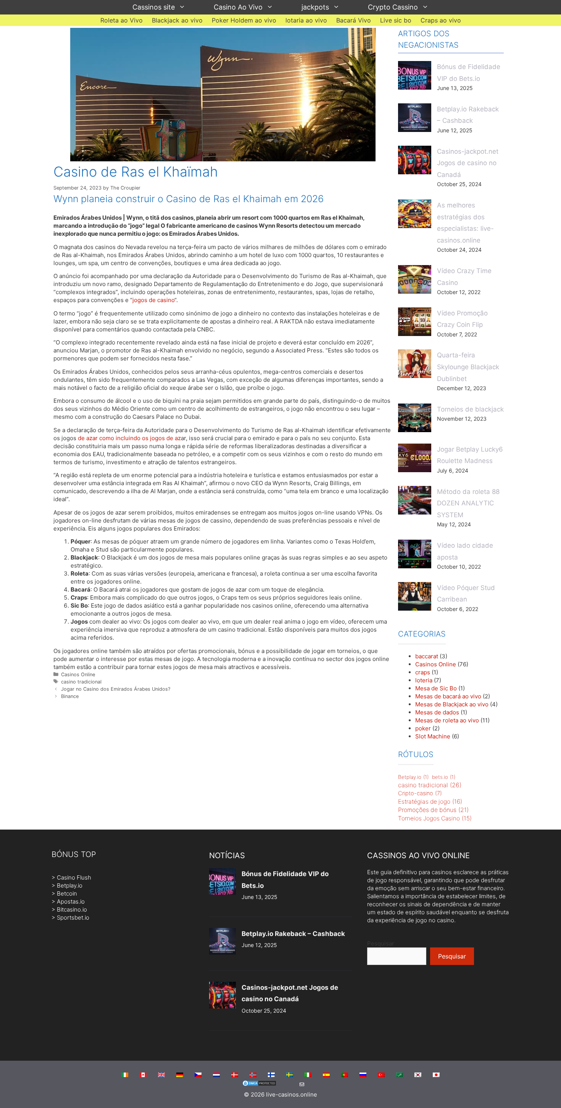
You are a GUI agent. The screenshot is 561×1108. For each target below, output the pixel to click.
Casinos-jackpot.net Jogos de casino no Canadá (467, 163)
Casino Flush (74, 877)
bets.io (443, 777)
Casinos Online (78, 674)
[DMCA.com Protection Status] (259, 1084)
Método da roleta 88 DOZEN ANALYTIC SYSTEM (468, 503)
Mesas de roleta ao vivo (447, 720)
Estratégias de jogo (430, 801)
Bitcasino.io (72, 909)
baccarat (426, 656)
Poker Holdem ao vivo (244, 20)
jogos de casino (153, 300)
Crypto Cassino (393, 7)
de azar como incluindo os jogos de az (129, 438)
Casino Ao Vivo (238, 7)
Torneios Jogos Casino (435, 818)
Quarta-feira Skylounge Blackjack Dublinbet (468, 366)
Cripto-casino (420, 793)
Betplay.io (413, 777)
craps (422, 672)
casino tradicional (81, 682)
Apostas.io (71, 901)
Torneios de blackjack (470, 409)
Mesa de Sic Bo (436, 688)
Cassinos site (153, 7)
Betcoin (67, 893)
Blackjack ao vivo (177, 20)
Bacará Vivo (353, 20)
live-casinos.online (291, 1094)
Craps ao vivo (441, 20)
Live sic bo (395, 20)
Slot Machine (432, 736)
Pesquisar (380, 943)
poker (423, 728)
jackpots (315, 7)
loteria (423, 680)
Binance (70, 696)
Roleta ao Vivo (121, 20)
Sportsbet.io (73, 917)
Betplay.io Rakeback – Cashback (293, 934)
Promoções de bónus (433, 810)
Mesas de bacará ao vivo (448, 696)
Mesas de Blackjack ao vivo (451, 704)
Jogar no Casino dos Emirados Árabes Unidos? (115, 689)
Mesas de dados (437, 712)
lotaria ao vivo (306, 20)
